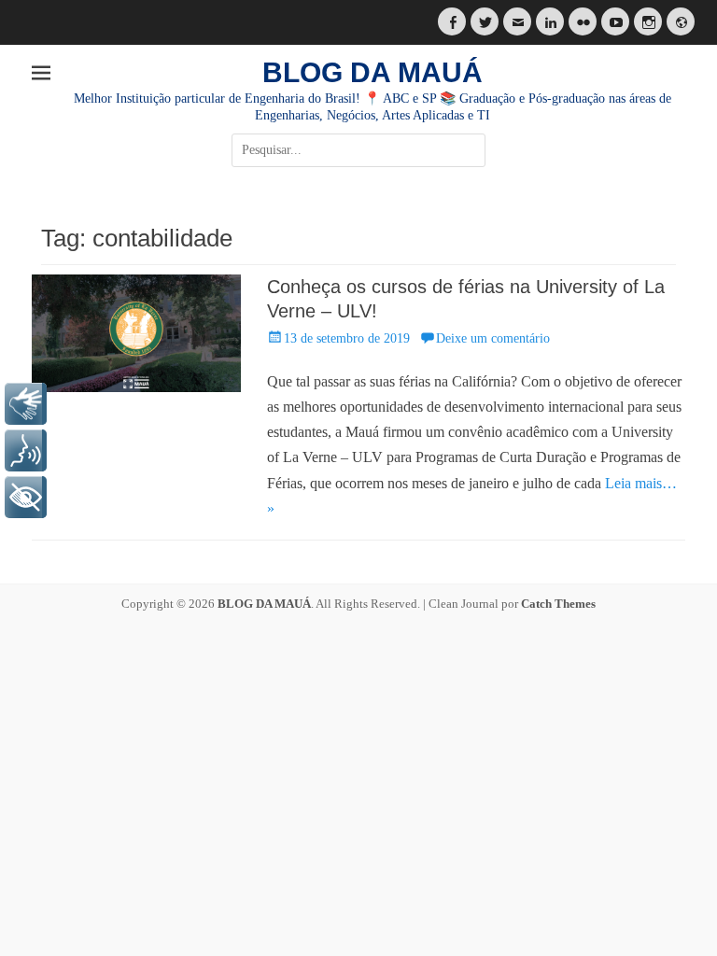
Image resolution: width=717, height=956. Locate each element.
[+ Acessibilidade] (26, 497)
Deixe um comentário (493, 338)
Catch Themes (558, 604)
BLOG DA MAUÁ (372, 72)
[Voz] (26, 450)
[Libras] (26, 404)
